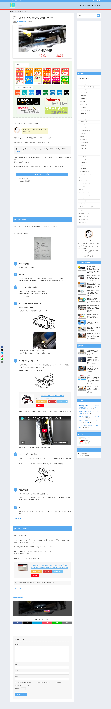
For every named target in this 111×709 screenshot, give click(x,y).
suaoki (83, 156)
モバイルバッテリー (86, 174)
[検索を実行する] (98, 15)
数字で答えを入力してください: (22, 685)
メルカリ (40, 405)
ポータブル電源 (85, 78)
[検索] (100, 1)
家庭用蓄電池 (84, 84)
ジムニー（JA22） (22, 21)
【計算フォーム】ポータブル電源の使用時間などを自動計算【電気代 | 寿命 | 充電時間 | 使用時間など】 (89, 407)
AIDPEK (84, 101)
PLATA (83, 148)
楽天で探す (52, 401)
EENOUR (84, 121)
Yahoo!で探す (62, 401)
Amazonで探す (41, 401)
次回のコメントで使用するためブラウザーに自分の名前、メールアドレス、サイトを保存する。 (39, 682)
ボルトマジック (85, 110)
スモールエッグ (85, 192)
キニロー (87, 413)
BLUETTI (84, 104)
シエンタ (83, 200)
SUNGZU (84, 162)
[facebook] (90, 1)
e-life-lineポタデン (86, 119)
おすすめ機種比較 (85, 183)
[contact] (98, 1)
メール (17, 670)
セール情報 (84, 81)
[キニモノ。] (12, 5)
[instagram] (94, 1)
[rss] (96, 1)
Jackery (84, 127)
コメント (18, 644)
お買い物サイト (84, 213)
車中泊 (83, 203)
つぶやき (83, 222)
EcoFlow (84, 116)
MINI (83, 198)
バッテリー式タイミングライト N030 (52, 395)
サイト (16, 676)
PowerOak (84, 142)
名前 (16, 664)
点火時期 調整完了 (24, 181)
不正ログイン (84, 216)
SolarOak (84, 151)
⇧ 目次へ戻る (17, 518)
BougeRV (84, 92)
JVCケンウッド (85, 130)
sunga (83, 159)
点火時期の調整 (23, 178)
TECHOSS (84, 168)
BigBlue (83, 107)
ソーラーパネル (85, 177)
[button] (17, 623)
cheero (83, 113)
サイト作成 (84, 219)
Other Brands (85, 171)
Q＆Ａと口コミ (85, 186)
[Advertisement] (42, 199)
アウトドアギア (84, 210)
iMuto (83, 124)
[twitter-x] (92, 1)
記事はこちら (20, 151)
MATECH (84, 136)
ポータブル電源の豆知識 (87, 86)
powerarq (84, 139)
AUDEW (84, 98)
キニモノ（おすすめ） (86, 206)
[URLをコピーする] (67, 623)
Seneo (83, 165)
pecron (83, 145)
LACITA (83, 133)
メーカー (84, 89)
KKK (91, 408)
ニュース (84, 180)
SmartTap (84, 154)
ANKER (83, 95)
